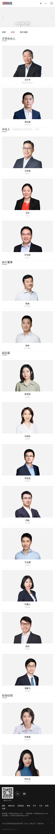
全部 (4, 32)
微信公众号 (8, 800)
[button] (52, 17)
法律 (3, 809)
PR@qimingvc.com (41, 813)
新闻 (28, 806)
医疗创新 (24, 32)
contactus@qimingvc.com (19, 815)
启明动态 (20, 806)
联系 (46, 806)
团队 (3, 806)
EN (45, 3)
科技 (13, 32)
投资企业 (11, 806)
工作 (40, 806)
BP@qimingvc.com (16, 813)
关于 (34, 806)
